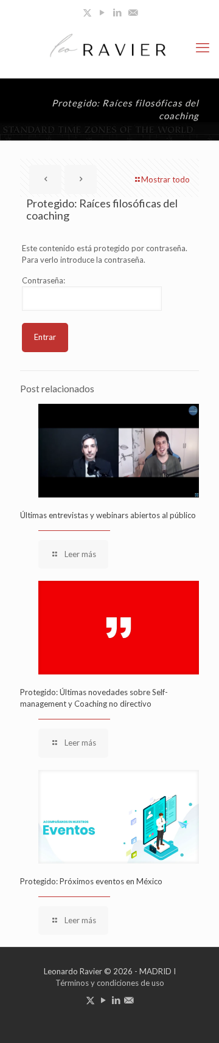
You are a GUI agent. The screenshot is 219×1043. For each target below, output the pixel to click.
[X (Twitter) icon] (87, 12)
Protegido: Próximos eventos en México (91, 881)
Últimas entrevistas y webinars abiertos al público (108, 515)
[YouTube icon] (102, 12)
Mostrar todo (165, 179)
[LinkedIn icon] (117, 12)
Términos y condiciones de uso (109, 983)
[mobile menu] (202, 47)
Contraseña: (43, 280)
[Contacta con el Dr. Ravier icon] (132, 12)
